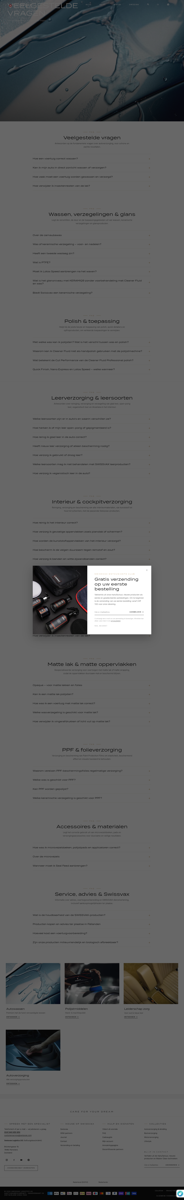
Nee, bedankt (101, 626)
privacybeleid (115, 621)
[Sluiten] (146, 570)
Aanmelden (135, 612)
